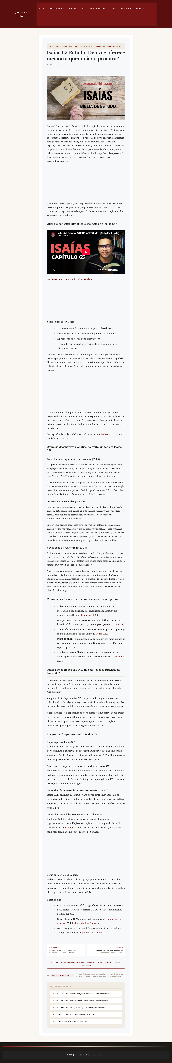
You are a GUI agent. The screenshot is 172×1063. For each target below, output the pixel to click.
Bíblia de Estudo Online (62, 975)
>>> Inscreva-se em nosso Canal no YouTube (70, 279)
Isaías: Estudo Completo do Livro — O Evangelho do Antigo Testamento (95, 46)
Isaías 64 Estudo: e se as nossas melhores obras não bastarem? (100, 974)
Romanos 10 (87, 615)
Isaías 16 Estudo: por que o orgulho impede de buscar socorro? (82, 993)
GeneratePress (99, 1055)
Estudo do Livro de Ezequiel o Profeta (71, 1021)
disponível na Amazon (86, 923)
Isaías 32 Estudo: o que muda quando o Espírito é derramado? (81, 1000)
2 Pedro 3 (99, 633)
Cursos (72, 8)
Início (41, 8)
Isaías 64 (105, 434)
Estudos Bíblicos (97, 8)
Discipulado (125, 8)
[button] (40, 20)
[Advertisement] (86, 183)
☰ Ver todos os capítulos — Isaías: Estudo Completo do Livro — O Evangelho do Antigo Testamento (86, 963)
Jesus (112, 8)
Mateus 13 (114, 624)
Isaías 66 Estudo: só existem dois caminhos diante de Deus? (99, 977)
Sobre (138, 8)
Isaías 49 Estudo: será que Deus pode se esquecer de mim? (80, 1007)
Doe (82, 8)
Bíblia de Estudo (56, 8)
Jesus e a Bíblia (21, 14)
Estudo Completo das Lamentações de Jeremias (75, 1014)
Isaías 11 (69, 827)
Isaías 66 (64, 438)
